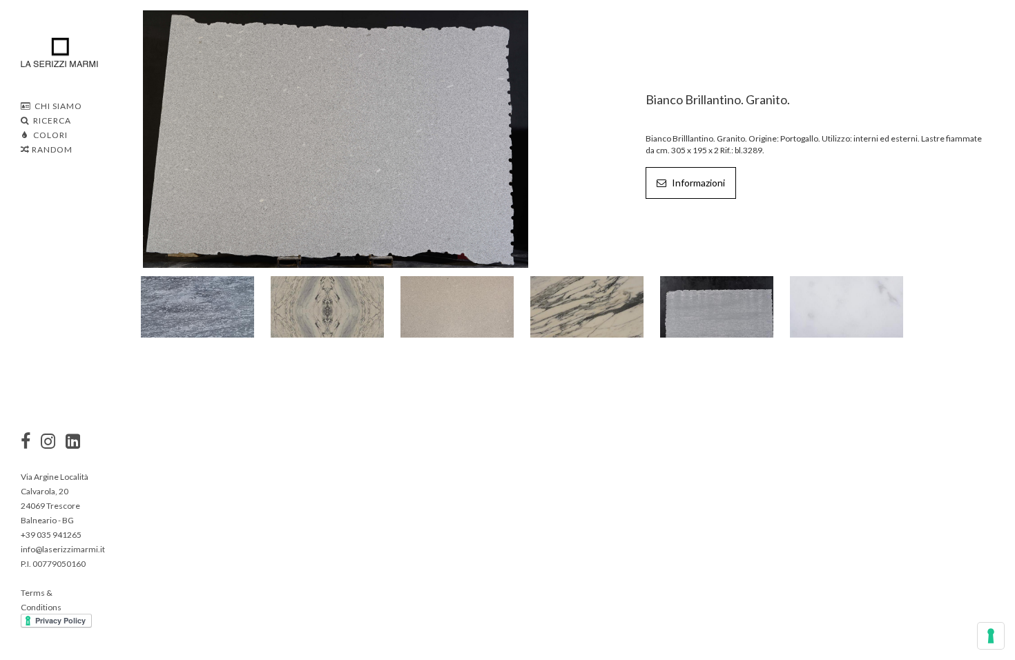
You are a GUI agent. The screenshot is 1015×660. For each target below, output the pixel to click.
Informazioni (697, 182)
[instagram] (25, 442)
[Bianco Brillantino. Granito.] (336, 138)
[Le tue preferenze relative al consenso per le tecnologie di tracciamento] (991, 636)
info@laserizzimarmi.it (63, 549)
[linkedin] (73, 442)
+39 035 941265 (51, 535)
